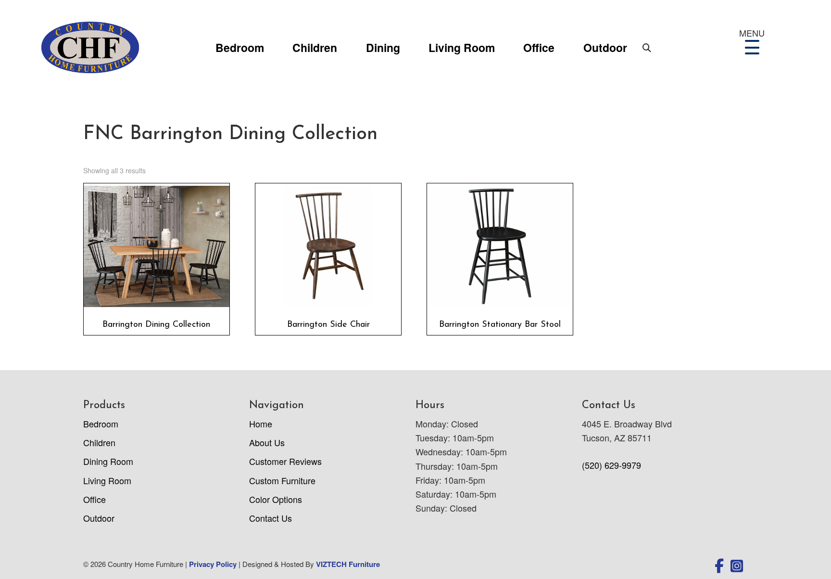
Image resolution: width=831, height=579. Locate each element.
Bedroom (239, 47)
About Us (267, 442)
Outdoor (605, 47)
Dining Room (108, 461)
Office (538, 47)
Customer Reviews (285, 461)
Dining (383, 47)
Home (260, 423)
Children (314, 47)
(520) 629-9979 (611, 465)
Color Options (275, 499)
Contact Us (270, 518)
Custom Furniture (282, 480)
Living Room (461, 47)
